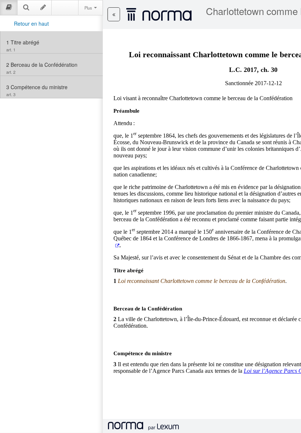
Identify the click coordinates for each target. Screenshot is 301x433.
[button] (114, 14)
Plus (88, 8)
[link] (51, 42)
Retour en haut (31, 23)
